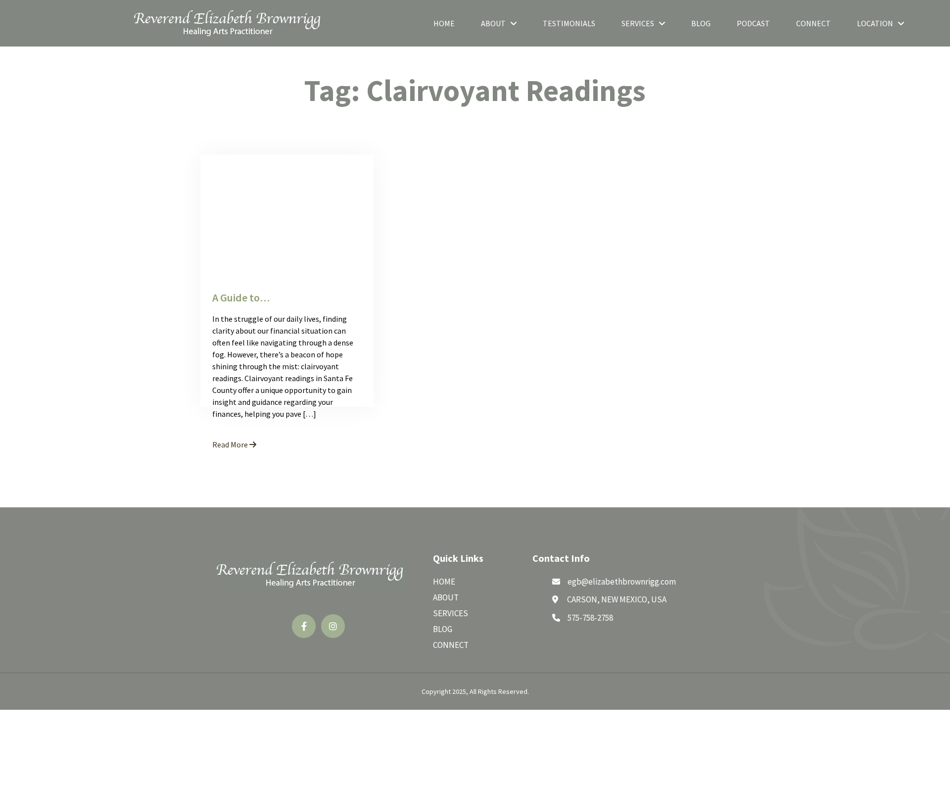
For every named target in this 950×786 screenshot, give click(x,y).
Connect (813, 23)
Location (875, 23)
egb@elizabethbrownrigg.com (622, 581)
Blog (701, 23)
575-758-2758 (590, 617)
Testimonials (569, 23)
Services (637, 23)
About (493, 23)
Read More (230, 444)
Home (444, 23)
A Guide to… (241, 297)
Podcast (753, 23)
